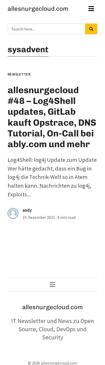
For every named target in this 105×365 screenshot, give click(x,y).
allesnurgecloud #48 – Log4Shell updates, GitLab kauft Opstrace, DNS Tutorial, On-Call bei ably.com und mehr (52, 117)
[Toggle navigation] (91, 8)
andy (27, 210)
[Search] (91, 29)
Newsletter (19, 74)
